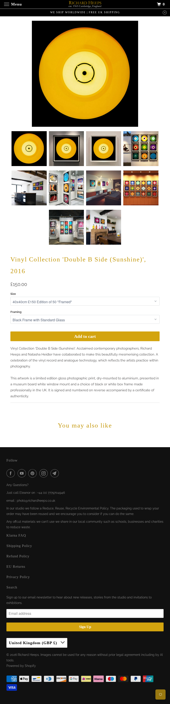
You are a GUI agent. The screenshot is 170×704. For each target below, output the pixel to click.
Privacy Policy (18, 577)
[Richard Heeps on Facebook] (11, 473)
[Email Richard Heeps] (55, 473)
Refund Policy (17, 556)
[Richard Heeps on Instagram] (44, 473)
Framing (15, 312)
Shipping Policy (19, 546)
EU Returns (15, 566)
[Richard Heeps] (85, 4)
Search (11, 587)
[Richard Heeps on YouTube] (22, 473)
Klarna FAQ (16, 535)
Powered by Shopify (21, 666)
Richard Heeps (28, 655)
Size (13, 293)
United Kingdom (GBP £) (33, 643)
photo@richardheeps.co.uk (36, 500)
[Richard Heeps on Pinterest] (33, 473)
